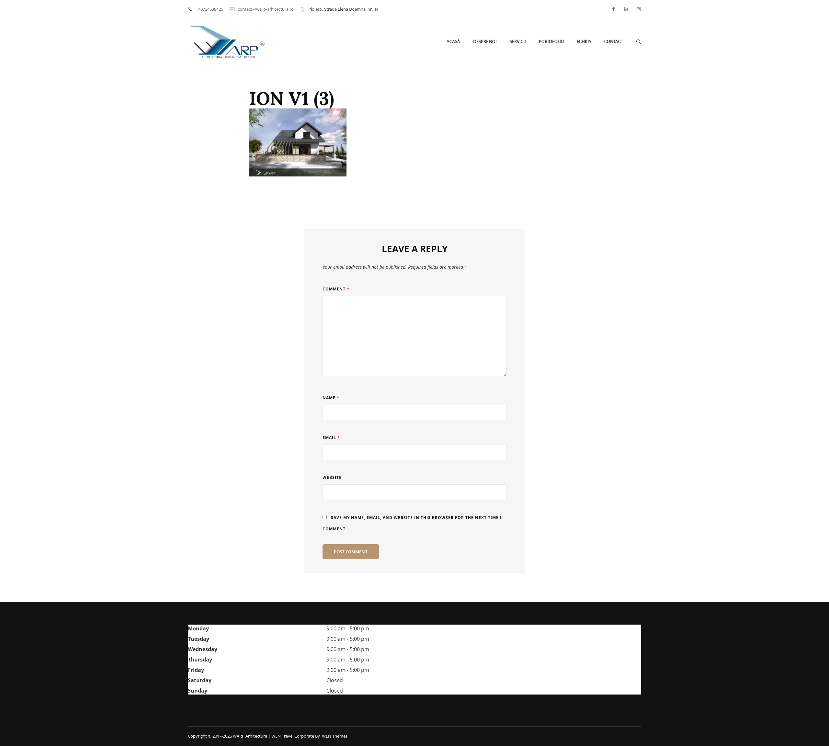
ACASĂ (453, 41)
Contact (613, 41)
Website (332, 477)
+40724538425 (209, 9)
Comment (336, 289)
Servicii (518, 41)
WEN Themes (334, 736)
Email (331, 437)
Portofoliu (551, 41)
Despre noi (485, 41)
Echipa (584, 41)
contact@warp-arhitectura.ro (266, 9)
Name (331, 398)
